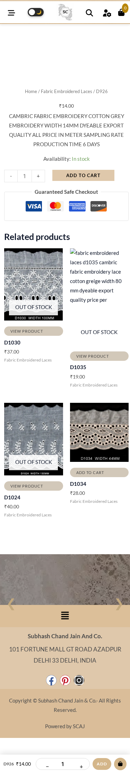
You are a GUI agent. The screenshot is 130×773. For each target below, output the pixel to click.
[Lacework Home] (65, 12)
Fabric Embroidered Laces (66, 91)
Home (31, 91)
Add (102, 763)
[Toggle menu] (11, 12)
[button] (65, 615)
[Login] (106, 12)
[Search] (89, 12)
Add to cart (83, 175)
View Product (26, 331)
